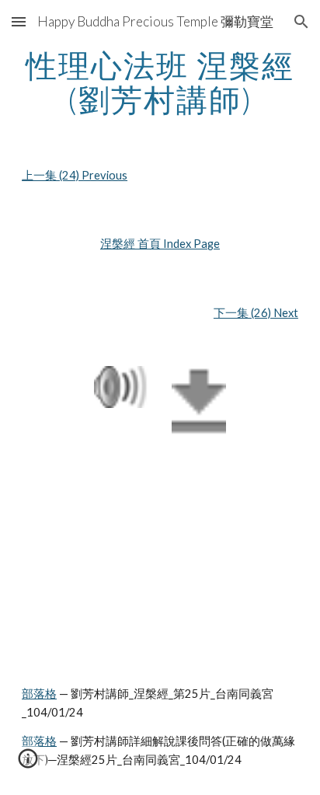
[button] (18, 21)
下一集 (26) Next (256, 312)
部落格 (39, 693)
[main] (160, 82)
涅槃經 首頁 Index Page (160, 243)
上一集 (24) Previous (74, 175)
